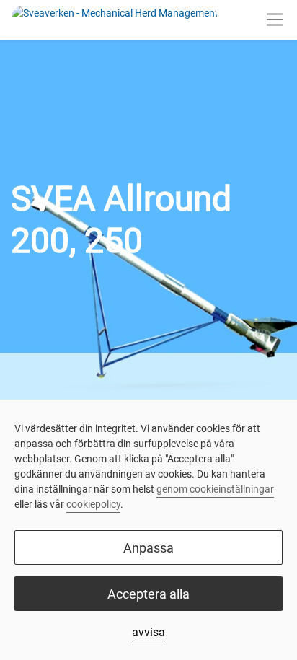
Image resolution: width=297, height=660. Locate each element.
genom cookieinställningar (215, 489)
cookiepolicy (93, 504)
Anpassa (148, 547)
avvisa (148, 632)
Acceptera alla (148, 594)
